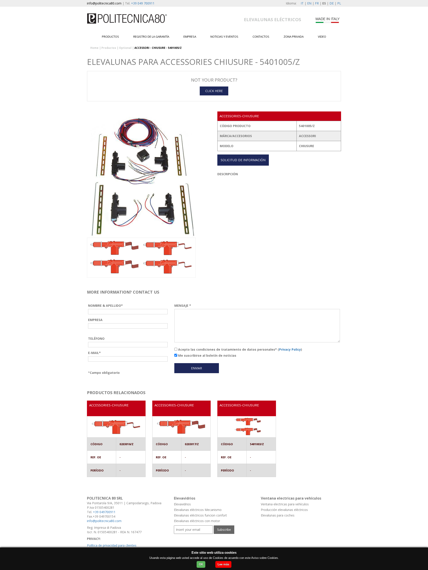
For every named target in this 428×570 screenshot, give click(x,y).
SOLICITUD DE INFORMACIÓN (243, 160)
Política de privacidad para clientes (111, 545)
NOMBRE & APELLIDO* (105, 305)
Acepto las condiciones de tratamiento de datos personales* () (239, 349)
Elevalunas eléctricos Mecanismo (198, 510)
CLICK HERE (214, 91)
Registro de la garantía (151, 37)
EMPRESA (189, 37)
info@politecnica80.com (104, 3)
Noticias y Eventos (224, 37)
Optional (125, 48)
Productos (110, 37)
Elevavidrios (182, 504)
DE (331, 3)
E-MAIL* (94, 353)
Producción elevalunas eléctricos (284, 510)
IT (302, 3)
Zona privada (294, 37)
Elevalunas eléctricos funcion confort (200, 515)
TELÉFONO (96, 338)
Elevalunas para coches (277, 515)
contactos (261, 37)
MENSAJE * (182, 305)
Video (322, 37)
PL (339, 3)
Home (94, 48)
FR (317, 3)
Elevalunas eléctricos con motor (197, 521)
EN (309, 3)
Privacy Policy (290, 349)
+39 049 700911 (142, 3)
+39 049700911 (104, 512)
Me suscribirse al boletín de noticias (206, 355)
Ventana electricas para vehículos (285, 504)
